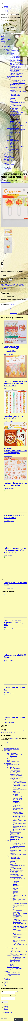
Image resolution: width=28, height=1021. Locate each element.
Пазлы (8, 760)
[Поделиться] (2, 1018)
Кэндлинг (6, 159)
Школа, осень (16, 810)
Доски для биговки (15, 57)
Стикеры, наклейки (15, 95)
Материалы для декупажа (13, 152)
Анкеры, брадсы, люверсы (17, 97)
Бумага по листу (14, 84)
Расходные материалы (13, 128)
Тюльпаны (16, 893)
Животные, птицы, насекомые (18, 800)
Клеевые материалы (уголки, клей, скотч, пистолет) (17, 130)
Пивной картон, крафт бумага (18, 91)
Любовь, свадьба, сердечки (20, 823)
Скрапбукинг (7, 49)
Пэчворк (6, 154)
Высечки (12, 98)
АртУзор (12, 304)
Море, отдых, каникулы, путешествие (19, 924)
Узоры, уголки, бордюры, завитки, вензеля (20, 797)
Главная (6, 7)
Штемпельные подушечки (17, 146)
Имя (2, 991)
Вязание (6, 981)
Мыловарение (7, 156)
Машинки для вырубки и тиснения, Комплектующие (17, 64)
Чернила (12, 143)
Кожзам (12, 137)
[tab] (15, 288)
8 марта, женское (17, 781)
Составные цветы (17, 819)
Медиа (8, 116)
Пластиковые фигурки (16, 105)
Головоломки (13, 756)
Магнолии (16, 885)
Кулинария (16, 919)
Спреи (11, 126)
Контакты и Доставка (9, 8)
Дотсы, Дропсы (14, 119)
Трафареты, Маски (15, 71)
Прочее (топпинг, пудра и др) (18, 125)
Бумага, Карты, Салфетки (13, 149)
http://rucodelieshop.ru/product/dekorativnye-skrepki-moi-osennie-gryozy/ (14, 731)
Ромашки (15, 891)
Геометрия (16, 780)
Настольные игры (11, 758)
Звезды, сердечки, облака (19, 820)
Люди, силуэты (17, 922)
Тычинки (15, 892)
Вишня (15, 879)
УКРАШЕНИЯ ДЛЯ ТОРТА (11, 749)
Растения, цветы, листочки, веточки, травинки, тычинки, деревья (18, 804)
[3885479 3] (8, 244)
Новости (6, 1009)
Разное (15, 825)
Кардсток (12, 90)
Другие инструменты (15, 59)
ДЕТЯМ (6, 47)
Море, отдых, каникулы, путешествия (19, 783)
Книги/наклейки (11, 753)
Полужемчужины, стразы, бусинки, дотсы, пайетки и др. (18, 107)
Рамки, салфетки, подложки (17, 793)
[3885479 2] (8, 252)
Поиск (17, 14)
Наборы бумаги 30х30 (19, 83)
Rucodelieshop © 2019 (6, 1012)
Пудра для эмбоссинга (16, 142)
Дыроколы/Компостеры (16, 60)
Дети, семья (16, 795)
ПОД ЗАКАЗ (13, 54)
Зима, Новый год (17, 812)
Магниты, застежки (15, 961)
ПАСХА (15, 902)
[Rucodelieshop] (10, 32)
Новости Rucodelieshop (6, 742)
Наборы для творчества (13, 50)
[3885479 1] (8, 260)
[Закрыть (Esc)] (1, 1018)
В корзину (3, 281)
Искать (3, 35)
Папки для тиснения (15, 67)
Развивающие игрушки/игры (14, 754)
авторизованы (14, 738)
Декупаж (6, 147)
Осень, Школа (13, 313)
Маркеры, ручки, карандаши (14, 76)
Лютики (15, 884)
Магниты (12, 133)
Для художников (8, 161)
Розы (14, 889)
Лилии (15, 882)
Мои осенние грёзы (15, 308)
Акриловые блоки (15, 56)
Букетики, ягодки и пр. (19, 878)
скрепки (24, 285)
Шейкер (15, 906)
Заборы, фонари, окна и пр (20, 913)
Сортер (12, 757)
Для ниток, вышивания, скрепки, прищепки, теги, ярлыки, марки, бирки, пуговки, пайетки (20, 816)
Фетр (11, 136)
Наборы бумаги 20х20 (19, 81)
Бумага (9, 77)
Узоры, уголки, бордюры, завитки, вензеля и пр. (20, 939)
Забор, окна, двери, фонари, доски (18, 808)
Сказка (15, 936)
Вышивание (7, 979)
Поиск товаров (5, 33)
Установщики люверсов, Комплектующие (16, 73)
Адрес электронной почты (8, 996)
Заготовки (12, 85)
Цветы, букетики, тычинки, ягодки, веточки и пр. (17, 113)
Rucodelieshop (7, 168)
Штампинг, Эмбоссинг (13, 140)
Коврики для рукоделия (16, 62)
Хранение (9, 52)
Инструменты (10, 53)
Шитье (5, 163)
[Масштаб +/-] (6, 1018)
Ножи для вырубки (15, 66)
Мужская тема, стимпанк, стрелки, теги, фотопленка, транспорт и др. (20, 828)
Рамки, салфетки (17, 934)
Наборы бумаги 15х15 (19, 80)
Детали (6, 289)
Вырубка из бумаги (15, 94)
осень (20, 285)
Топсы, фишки (14, 111)
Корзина (6, 10)
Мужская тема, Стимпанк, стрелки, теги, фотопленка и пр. (20, 927)
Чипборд (12, 115)
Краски (12, 121)
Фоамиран (12, 139)
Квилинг (6, 153)
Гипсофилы (16, 881)
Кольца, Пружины (15, 132)
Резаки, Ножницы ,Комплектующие (15, 69)
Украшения (10, 92)
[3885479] (8, 236)
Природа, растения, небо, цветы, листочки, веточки (20, 943)
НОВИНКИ (7, 46)
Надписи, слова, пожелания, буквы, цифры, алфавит (20, 790)
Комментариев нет (5, 182)
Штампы (12, 145)
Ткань (8, 135)
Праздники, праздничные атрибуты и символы (20, 904)
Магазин (6, 6)
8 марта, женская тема (19, 899)
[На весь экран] (4, 1018)
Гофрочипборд (17, 901)
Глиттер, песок (14, 118)
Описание (6, 288)
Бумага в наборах (14, 78)
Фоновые (15, 822)
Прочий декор (13, 109)
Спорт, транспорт (17, 937)
